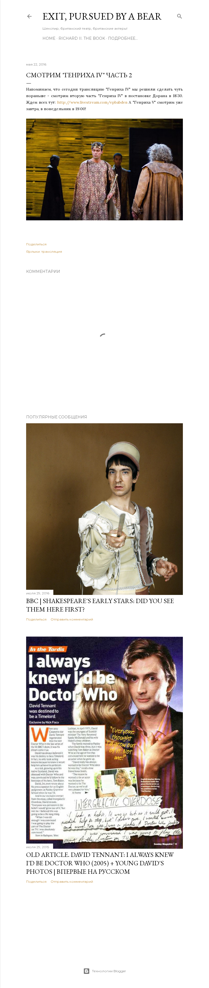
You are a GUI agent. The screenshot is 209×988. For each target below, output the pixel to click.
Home (49, 38)
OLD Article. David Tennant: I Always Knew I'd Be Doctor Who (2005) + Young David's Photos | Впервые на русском (100, 863)
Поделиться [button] (36, 244)
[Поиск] (179, 15)
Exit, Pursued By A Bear (102, 16)
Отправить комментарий (72, 619)
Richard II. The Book (82, 38)
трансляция (51, 251)
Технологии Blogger (109, 971)
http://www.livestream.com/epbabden (92, 102)
